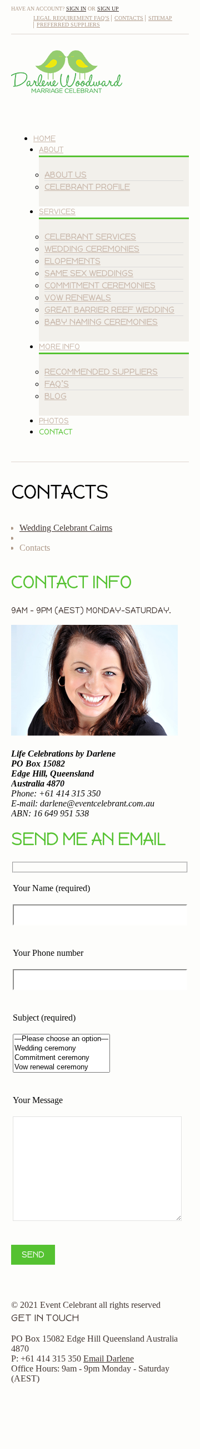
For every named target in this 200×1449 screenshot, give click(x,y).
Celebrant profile (87, 187)
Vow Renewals (77, 297)
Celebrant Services (90, 236)
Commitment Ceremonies (100, 285)
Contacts (128, 18)
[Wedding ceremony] (61, 1048)
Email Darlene (108, 1358)
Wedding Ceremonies (91, 249)
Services (57, 211)
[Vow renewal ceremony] (61, 1067)
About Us (65, 174)
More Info (59, 346)
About (51, 149)
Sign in (76, 9)
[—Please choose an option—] (61, 1039)
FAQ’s (56, 384)
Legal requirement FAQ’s (71, 18)
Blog (55, 396)
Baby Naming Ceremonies (101, 322)
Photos (54, 421)
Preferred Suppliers (68, 25)
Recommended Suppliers (101, 371)
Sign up (108, 9)
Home (44, 138)
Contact (55, 432)
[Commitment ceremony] (61, 1058)
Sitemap (160, 18)
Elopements (72, 261)
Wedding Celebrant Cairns (65, 527)
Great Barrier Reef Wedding (109, 309)
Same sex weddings (88, 273)
